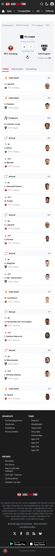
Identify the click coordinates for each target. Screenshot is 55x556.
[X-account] (14, 533)
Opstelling (31, 69)
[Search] (41, 4)
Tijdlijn (5, 69)
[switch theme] (47, 4)
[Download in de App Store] (37, 543)
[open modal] (52, 4)
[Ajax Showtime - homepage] (16, 4)
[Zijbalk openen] (2, 4)
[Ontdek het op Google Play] (18, 543)
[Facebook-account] (21, 533)
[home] (3, 11)
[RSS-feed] (34, 533)
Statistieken (17, 69)
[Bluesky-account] (40, 533)
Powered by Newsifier (27, 551)
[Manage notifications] (5, 551)
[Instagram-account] (27, 533)
